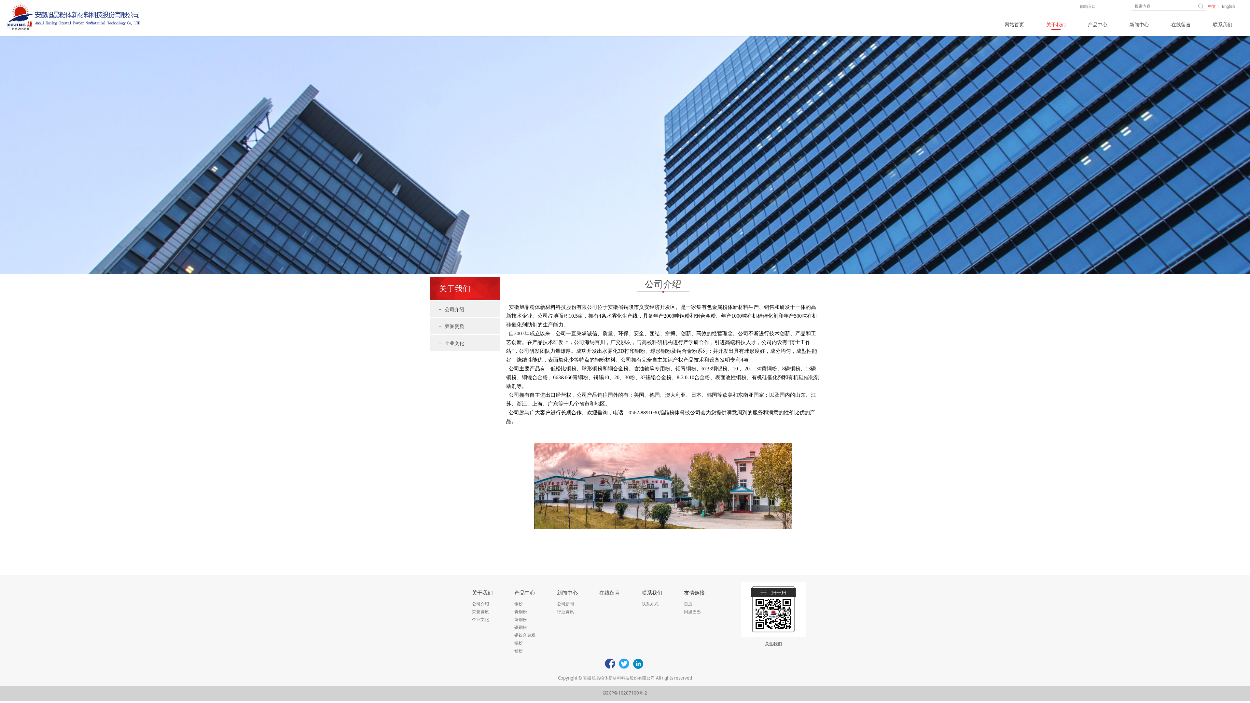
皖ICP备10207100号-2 (625, 693)
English (1228, 6)
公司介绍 (454, 309)
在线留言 (1181, 24)
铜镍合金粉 (524, 635)
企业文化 (454, 343)
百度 (688, 604)
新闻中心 (1139, 24)
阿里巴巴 (692, 611)
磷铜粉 (520, 627)
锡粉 (518, 643)
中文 (1212, 6)
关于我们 (1056, 24)
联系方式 (650, 604)
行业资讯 (565, 611)
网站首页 (1014, 24)
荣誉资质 (454, 326)
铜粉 (518, 604)
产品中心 (1097, 24)
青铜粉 (520, 611)
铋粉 (518, 651)
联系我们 (1222, 24)
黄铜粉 (520, 619)
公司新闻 (565, 604)
